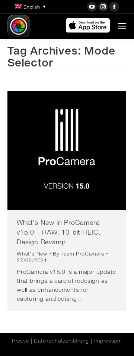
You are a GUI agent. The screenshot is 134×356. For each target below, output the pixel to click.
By (78, 253)
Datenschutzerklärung (61, 340)
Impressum (108, 340)
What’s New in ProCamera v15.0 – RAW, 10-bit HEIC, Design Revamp (59, 232)
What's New (32, 253)
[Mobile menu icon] (122, 26)
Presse (20, 340)
